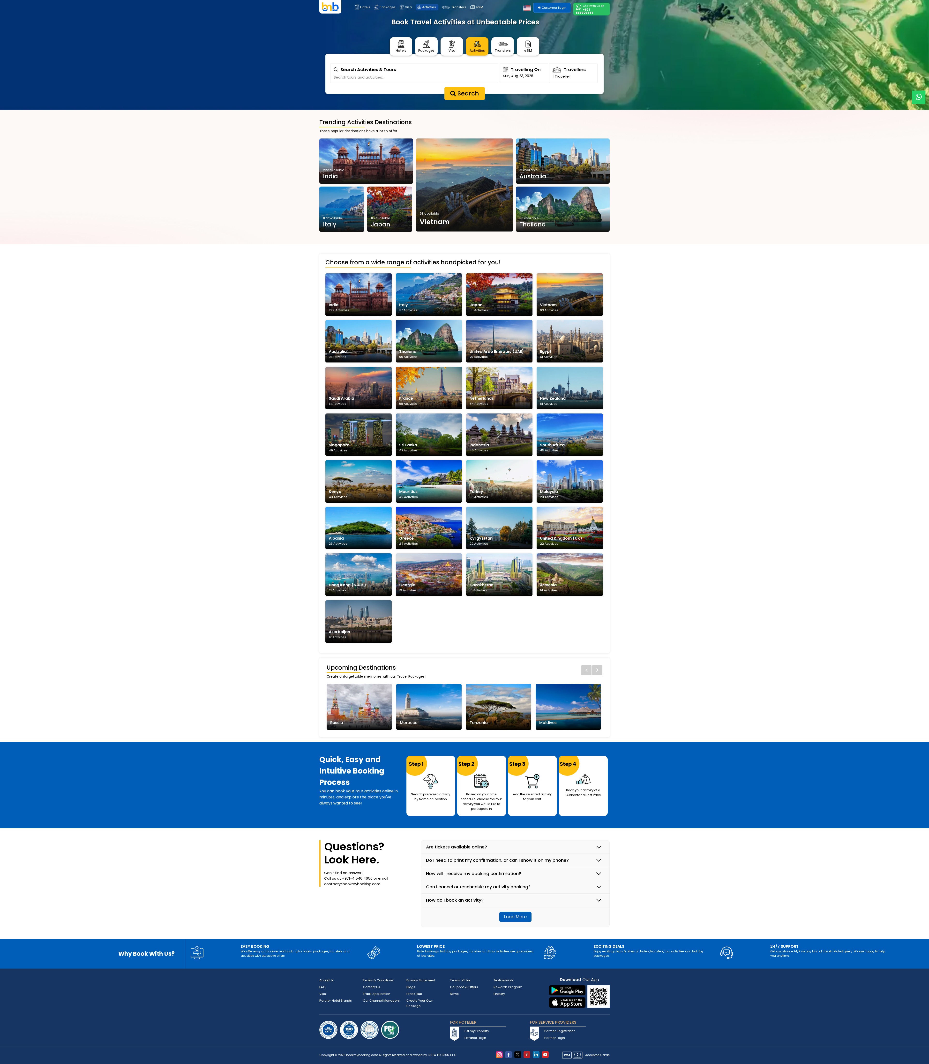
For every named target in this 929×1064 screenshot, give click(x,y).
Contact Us (371, 987)
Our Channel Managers (381, 1000)
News (454, 994)
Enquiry (499, 994)
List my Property (476, 1031)
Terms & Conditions (378, 980)
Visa (408, 7)
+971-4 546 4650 (357, 878)
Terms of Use (460, 980)
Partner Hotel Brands (335, 1000)
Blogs (410, 987)
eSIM (479, 7)
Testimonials (503, 980)
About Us (326, 980)
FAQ (322, 987)
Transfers (458, 7)
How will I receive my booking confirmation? (473, 873)
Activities (429, 7)
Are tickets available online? (456, 847)
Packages (388, 7)
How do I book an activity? (455, 900)
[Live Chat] (919, 94)
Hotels (365, 7)
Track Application (376, 994)
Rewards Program (508, 987)
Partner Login (554, 1037)
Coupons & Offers (464, 987)
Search (467, 93)
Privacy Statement (420, 980)
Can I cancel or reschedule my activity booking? (478, 887)
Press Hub (414, 994)
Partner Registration (560, 1031)
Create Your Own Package (419, 1003)
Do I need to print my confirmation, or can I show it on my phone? (497, 860)
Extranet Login (475, 1037)
